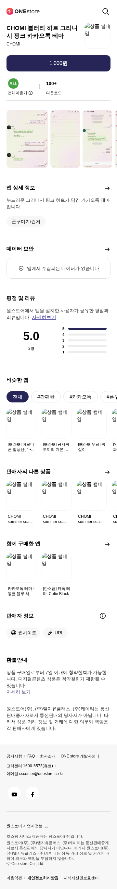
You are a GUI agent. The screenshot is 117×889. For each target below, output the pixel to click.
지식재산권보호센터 (81, 878)
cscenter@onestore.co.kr (41, 773)
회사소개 (48, 756)
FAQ (31, 756)
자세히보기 (44, 317)
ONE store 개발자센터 (80, 756)
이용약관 (14, 878)
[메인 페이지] (23, 11)
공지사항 (14, 756)
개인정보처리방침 (42, 878)
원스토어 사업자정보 (24, 826)
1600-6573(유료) (38, 766)
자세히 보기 (18, 691)
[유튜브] (14, 793)
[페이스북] (32, 793)
